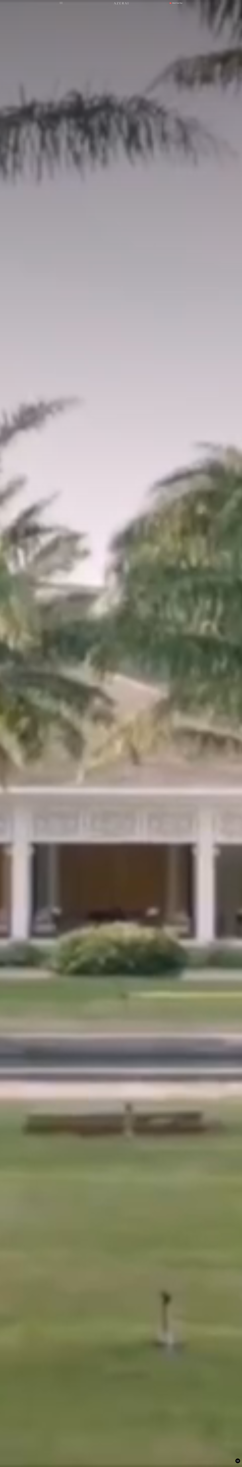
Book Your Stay (177, 3)
